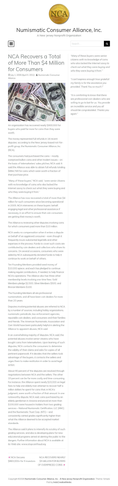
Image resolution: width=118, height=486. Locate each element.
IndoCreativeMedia (62, 482)
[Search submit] (107, 44)
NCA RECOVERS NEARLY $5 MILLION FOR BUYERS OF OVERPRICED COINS (51, 461)
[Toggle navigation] (11, 44)
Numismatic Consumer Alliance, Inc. (59, 30)
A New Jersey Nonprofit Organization (77, 479)
